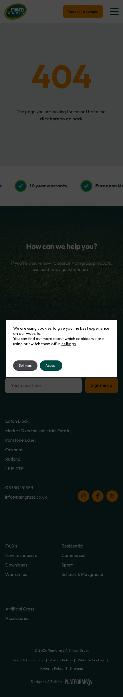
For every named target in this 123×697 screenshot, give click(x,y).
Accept (51, 365)
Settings (25, 365)
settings (68, 343)
